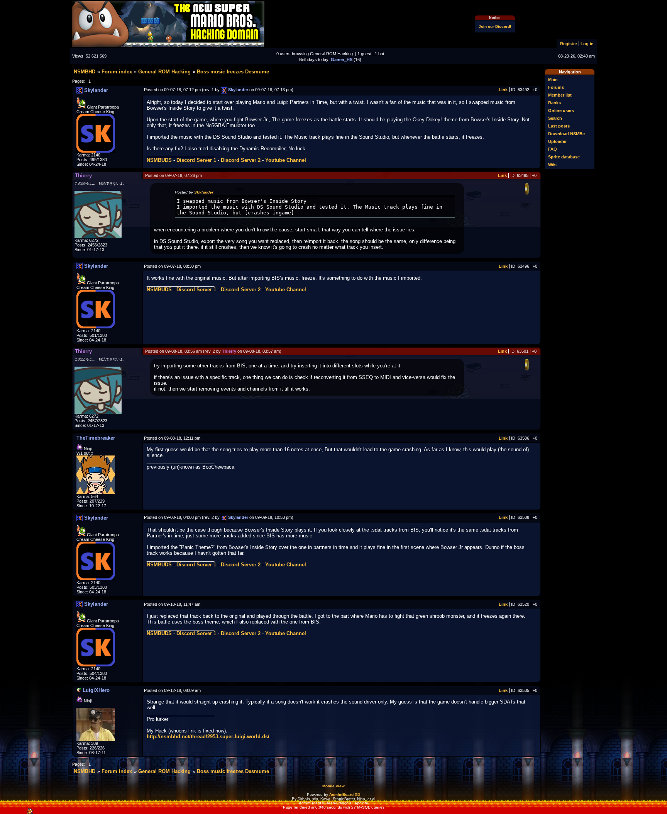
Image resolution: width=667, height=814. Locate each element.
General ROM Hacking (164, 72)
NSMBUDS (159, 160)
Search (555, 118)
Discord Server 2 (241, 160)
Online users (561, 110)
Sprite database (564, 157)
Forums (556, 87)
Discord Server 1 (196, 160)
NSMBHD (84, 72)
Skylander (203, 192)
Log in (587, 43)
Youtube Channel (285, 160)
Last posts (559, 126)
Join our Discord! (495, 26)
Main (553, 79)
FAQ (552, 149)
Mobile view (333, 786)
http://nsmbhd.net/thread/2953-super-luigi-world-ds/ (208, 736)
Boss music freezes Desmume (233, 72)
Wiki (552, 164)
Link (503, 89)
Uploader (557, 141)
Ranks (554, 102)
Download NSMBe (566, 133)
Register (568, 43)
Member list (560, 95)
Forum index (117, 72)
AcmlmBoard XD (344, 794)
